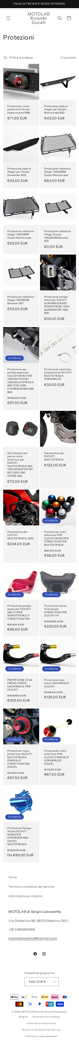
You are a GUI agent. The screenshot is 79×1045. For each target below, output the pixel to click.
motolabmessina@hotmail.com (33, 938)
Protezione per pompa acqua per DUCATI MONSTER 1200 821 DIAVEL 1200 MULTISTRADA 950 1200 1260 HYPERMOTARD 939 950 (20, 380)
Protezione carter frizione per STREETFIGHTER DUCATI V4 (55, 610)
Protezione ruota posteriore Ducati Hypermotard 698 (18, 109)
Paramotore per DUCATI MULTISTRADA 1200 (20, 535)
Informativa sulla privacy (41, 1023)
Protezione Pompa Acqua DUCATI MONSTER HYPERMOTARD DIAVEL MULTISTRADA (19, 836)
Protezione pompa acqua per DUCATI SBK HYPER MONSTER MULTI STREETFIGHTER (19, 612)
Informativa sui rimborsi (25, 896)
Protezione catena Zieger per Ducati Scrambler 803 (19, 172)
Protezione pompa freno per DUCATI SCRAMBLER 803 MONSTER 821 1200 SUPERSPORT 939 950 (57, 305)
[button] (8, 18)
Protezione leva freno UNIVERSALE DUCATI (56, 683)
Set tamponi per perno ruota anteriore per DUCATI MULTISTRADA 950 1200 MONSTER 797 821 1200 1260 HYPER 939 (20, 464)
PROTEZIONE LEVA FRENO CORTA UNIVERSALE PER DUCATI (19, 684)
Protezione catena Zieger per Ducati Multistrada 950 (56, 109)
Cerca (12, 877)
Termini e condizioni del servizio (31, 887)
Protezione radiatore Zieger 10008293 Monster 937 (20, 300)
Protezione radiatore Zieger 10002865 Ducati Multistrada (57, 172)
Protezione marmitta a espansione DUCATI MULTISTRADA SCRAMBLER (58, 373)
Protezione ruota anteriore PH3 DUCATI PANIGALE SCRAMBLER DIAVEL (56, 757)
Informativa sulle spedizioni (41, 1036)
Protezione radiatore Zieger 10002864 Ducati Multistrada (20, 234)
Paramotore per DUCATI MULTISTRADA (54, 456)
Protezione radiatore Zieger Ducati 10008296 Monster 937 (57, 235)
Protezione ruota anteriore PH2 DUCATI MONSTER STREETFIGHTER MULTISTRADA (56, 538)
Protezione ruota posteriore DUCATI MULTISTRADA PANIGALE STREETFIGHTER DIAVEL (19, 758)
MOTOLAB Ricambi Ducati (38, 1011)
